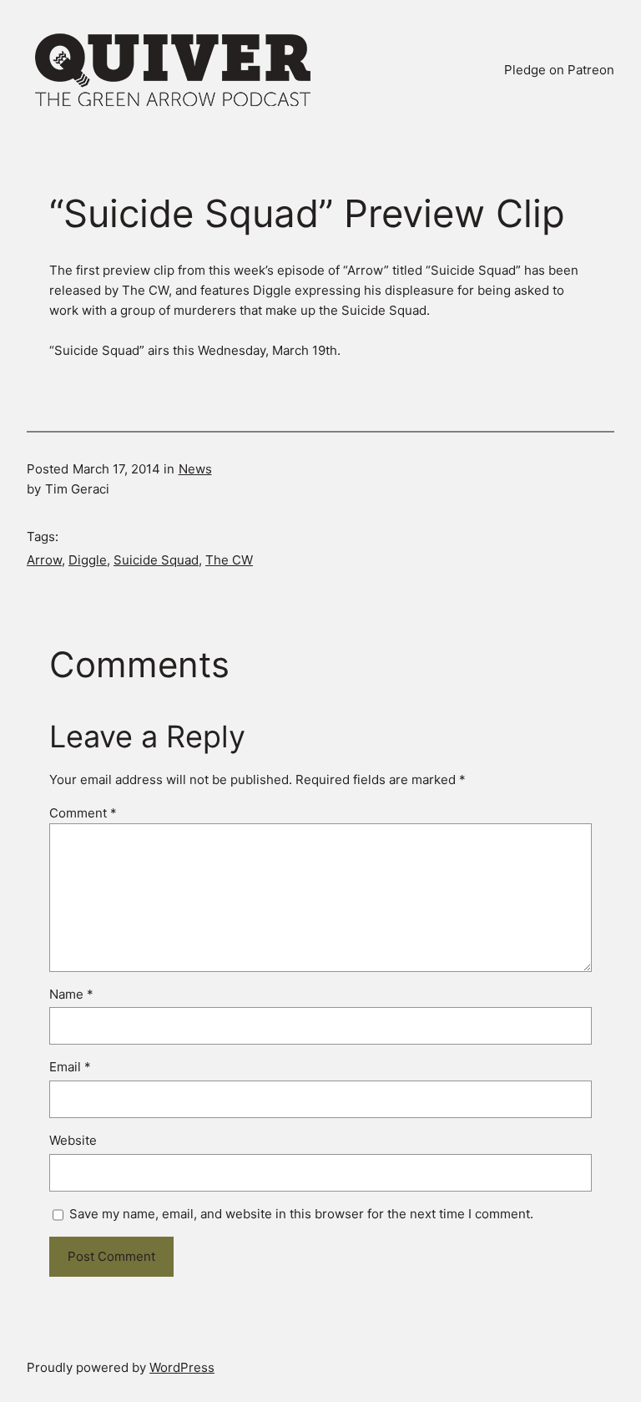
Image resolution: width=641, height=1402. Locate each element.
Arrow (44, 560)
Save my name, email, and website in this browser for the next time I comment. (301, 1214)
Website (73, 1140)
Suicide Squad (156, 560)
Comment (83, 813)
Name (71, 994)
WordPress (182, 1367)
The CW (229, 560)
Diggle (87, 560)
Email (70, 1067)
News (195, 469)
